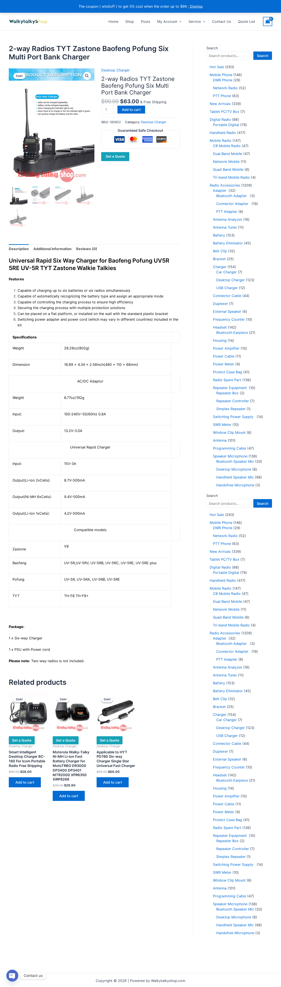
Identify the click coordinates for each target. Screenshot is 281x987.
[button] (179, 21)
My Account (167, 21)
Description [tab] (19, 249)
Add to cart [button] (24, 782)
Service (195, 21)
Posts (145, 21)
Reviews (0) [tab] (86, 249)
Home (113, 21)
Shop (129, 21)
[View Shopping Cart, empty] (267, 21)
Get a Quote (115, 156)
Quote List (246, 21)
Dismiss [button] (196, 6)
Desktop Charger (115, 70)
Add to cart (131, 109)
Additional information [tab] (52, 249)
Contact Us (221, 21)
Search (212, 48)
